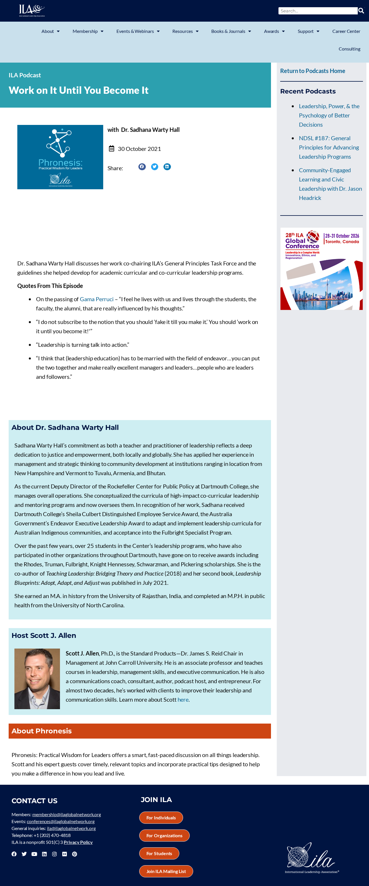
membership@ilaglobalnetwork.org (66, 814)
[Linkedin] (44, 854)
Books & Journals (228, 31)
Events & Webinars (135, 31)
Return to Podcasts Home (312, 70)
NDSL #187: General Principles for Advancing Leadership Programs (329, 147)
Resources (182, 31)
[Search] (361, 10)
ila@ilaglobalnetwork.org (71, 828)
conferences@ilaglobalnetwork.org (61, 821)
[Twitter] (24, 854)
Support (306, 31)
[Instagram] (54, 854)
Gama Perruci (97, 298)
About (48, 31)
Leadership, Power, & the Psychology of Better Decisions (329, 115)
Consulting (349, 48)
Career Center (346, 31)
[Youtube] (34, 854)
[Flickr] (64, 854)
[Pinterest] (74, 854)
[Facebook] (14, 854)
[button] (142, 167)
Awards (271, 31)
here (183, 699)
